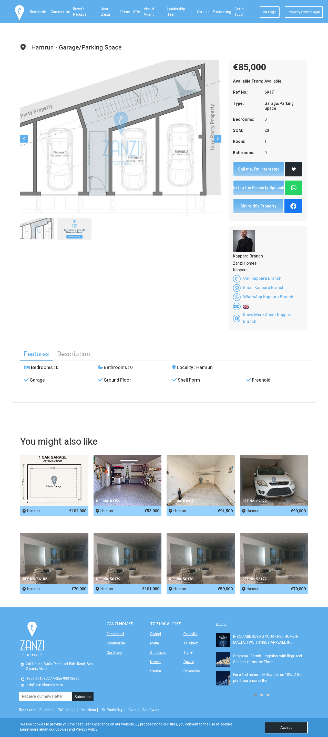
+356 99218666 (66, 678)
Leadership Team (176, 11)
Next (217, 139)
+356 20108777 (39, 678)
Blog (221, 624)
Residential (38, 12)
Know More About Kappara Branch (268, 318)
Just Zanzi (105, 11)
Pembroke (191, 671)
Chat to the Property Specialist (259, 188)
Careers (203, 12)
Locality (184, 368)
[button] (255, 695)
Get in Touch (239, 11)
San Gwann (151, 710)
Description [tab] (73, 354)
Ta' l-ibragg (67, 710)
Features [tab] (36, 354)
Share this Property (258, 206)
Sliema (155, 671)
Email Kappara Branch (263, 288)
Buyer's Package (80, 11)
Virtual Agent (149, 11)
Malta (154, 643)
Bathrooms (115, 368)
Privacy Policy (86, 729)
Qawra (188, 662)
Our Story (114, 652)
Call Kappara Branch (262, 278)
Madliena (88, 710)
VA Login (269, 11)
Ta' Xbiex (190, 643)
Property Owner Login (304, 11)
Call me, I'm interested (259, 169)
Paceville (190, 634)
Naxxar (155, 662)
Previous (24, 139)
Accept (286, 727)
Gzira (132, 710)
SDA (136, 12)
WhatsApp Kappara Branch (268, 297)
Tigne (188, 652)
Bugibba (45, 710)
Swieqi (155, 634)
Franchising (222, 12)
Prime (125, 12)
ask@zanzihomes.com (45, 685)
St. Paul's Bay (112, 710)
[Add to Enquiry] (293, 169)
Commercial (60, 12)
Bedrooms (41, 368)
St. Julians (158, 652)
